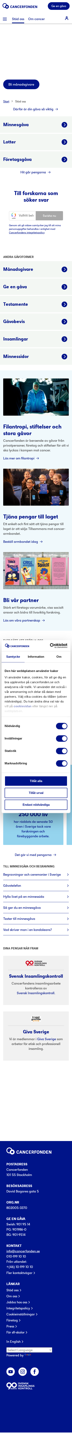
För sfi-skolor (15, 1332)
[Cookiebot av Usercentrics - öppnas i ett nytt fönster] (50, 645)
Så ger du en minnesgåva (22, 907)
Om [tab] (58, 656)
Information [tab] (36, 656)
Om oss (11, 1296)
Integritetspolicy (18, 1308)
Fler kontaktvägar (19, 1273)
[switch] (61, 738)
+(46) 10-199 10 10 (19, 1267)
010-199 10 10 (16, 1256)
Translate (39, 1355)
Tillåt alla (36, 781)
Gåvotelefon (12, 885)
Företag (12, 1320)
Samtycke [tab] (13, 656)
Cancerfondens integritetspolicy (26, 232)
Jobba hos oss (16, 1302)
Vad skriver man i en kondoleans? (27, 929)
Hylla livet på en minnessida (23, 896)
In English (13, 1341)
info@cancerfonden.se (23, 1251)
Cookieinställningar (20, 1314)
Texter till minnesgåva (19, 918)
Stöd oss (20, 101)
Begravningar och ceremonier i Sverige (32, 874)
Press (10, 1326)
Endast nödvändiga (36, 804)
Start (6, 101)
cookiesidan (23, 706)
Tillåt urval (36, 792)
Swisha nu (49, 216)
